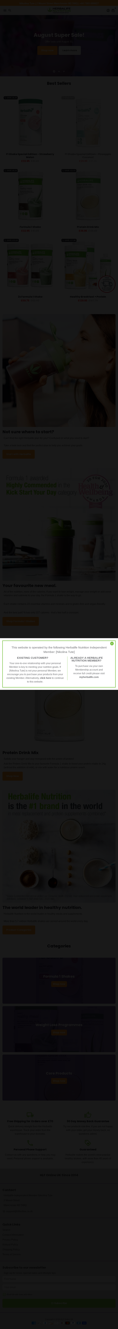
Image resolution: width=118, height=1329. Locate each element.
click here (45, 678)
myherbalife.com (89, 677)
